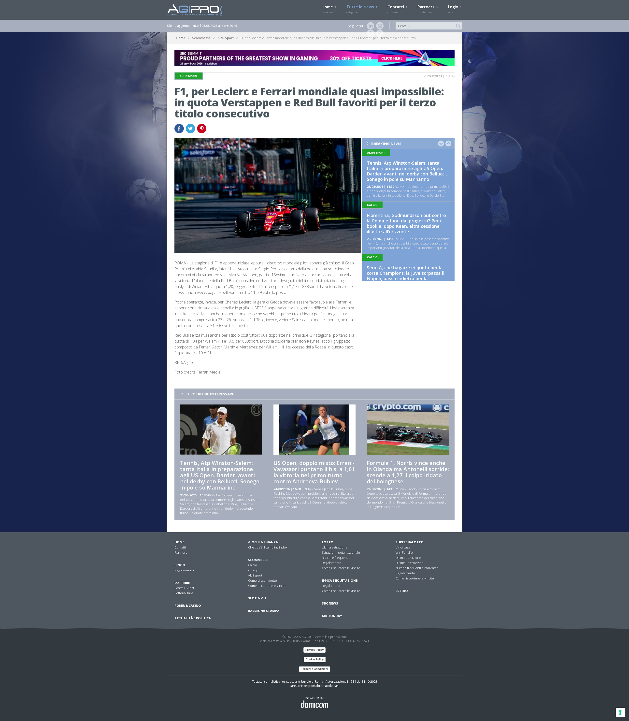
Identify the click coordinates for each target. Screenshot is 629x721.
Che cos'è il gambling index (267, 547)
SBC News (330, 603)
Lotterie (182, 582)
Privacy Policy (314, 649)
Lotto (327, 542)
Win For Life (404, 552)
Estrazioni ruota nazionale (341, 552)
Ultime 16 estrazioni (410, 563)
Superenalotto (410, 542)
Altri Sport (225, 38)
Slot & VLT (257, 598)
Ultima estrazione (334, 547)
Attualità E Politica (192, 618)
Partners (426, 9)
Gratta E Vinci (184, 588)
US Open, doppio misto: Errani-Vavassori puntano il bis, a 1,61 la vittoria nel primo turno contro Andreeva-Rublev (314, 472)
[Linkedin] (369, 25)
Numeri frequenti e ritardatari (417, 568)
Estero (402, 591)
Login (453, 9)
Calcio (252, 565)
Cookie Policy (315, 659)
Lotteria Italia (183, 593)
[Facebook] (369, 33)
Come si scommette (262, 580)
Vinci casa (403, 547)
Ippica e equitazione (339, 580)
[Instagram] (379, 25)
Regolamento (184, 570)
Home (328, 9)
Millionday (332, 616)
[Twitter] (379, 33)
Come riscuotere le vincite (267, 585)
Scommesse (201, 38)
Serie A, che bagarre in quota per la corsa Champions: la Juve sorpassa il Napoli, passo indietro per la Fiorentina (405, 276)
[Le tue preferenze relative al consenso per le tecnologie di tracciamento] (620, 712)
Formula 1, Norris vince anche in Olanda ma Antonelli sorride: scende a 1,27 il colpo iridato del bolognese (408, 472)
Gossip (253, 570)
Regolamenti (331, 585)
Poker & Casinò (187, 605)
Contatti (396, 9)
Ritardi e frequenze (336, 557)
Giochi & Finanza (263, 542)
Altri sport (255, 575)
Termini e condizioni (314, 669)
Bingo (179, 565)
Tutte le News (360, 9)
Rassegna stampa (263, 610)
